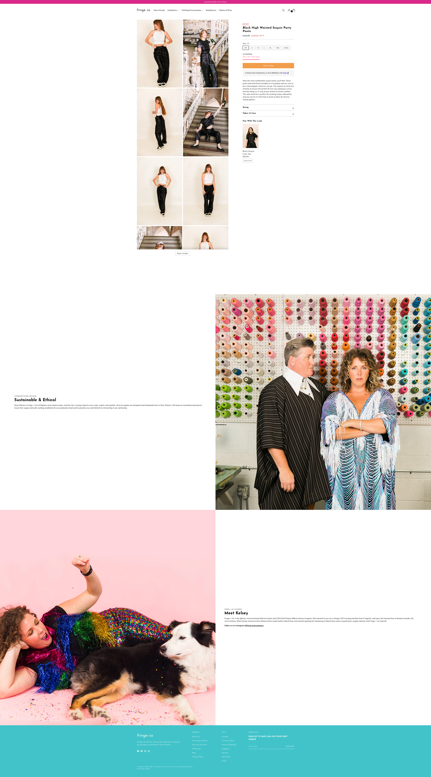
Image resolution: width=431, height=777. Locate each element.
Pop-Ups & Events (199, 744)
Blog (194, 753)
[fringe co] (143, 10)
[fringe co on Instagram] (145, 751)
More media (182, 253)
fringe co (151, 766)
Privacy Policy (198, 757)
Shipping (225, 748)
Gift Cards (226, 757)
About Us (196, 736)
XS (246, 48)
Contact (225, 736)
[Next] (234, 2)
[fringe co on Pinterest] (142, 751)
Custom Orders (228, 740)
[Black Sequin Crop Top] (251, 136)
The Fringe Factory (200, 740)
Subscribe (289, 746)
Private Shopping (229, 744)
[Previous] (196, 2)
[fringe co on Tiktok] (149, 751)
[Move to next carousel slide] (292, 287)
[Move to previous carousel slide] (287, 287)
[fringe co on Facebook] (138, 751)
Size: (246, 43)
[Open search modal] (283, 10)
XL (270, 48)
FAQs (224, 761)
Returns (225, 753)
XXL (277, 48)
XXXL (286, 48)
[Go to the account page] (288, 10)
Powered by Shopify (143, 768)
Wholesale (196, 748)
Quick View (248, 160)
